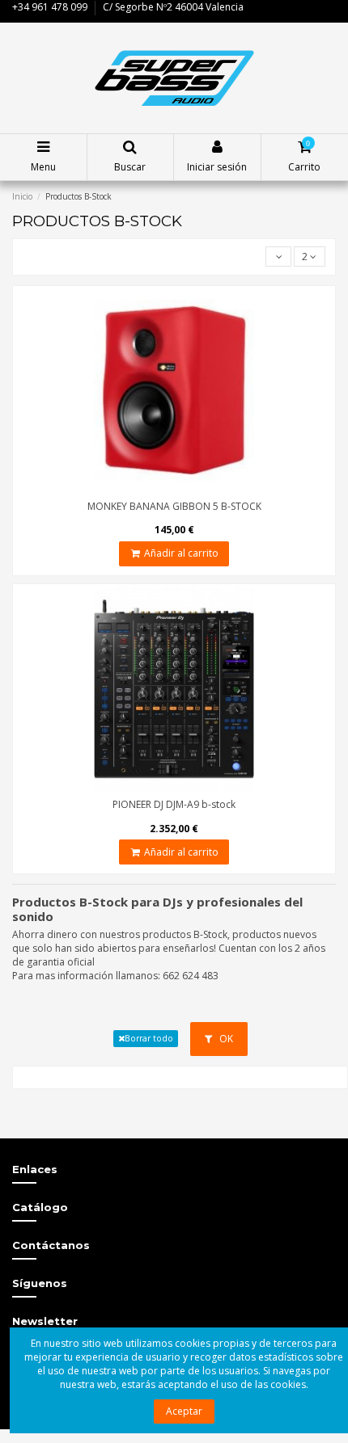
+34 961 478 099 (49, 7)
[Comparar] (155, 488)
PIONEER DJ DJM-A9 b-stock (174, 804)
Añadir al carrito (181, 553)
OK (225, 1038)
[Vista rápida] (193, 488)
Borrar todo (149, 1038)
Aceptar (184, 1411)
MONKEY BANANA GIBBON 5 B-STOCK (174, 506)
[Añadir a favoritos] (174, 488)
